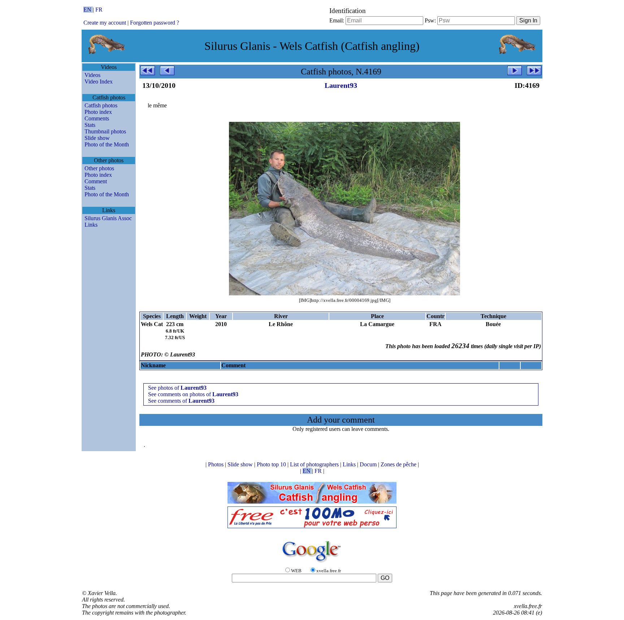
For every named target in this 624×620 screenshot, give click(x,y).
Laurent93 (341, 85)
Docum (369, 464)
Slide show (97, 138)
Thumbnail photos (105, 131)
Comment (95, 181)
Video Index (98, 81)
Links (91, 225)
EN (88, 10)
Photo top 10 (272, 464)
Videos (92, 75)
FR (99, 10)
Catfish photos (100, 105)
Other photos (99, 168)
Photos (216, 464)
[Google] (312, 563)
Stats (89, 125)
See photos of (177, 388)
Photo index (98, 112)
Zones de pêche (399, 464)
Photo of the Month (106, 144)
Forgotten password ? (154, 23)
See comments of (181, 401)
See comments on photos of (193, 394)
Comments (96, 118)
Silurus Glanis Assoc (108, 218)
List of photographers (315, 464)
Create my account (104, 23)
